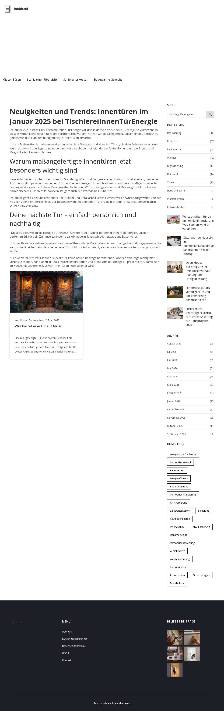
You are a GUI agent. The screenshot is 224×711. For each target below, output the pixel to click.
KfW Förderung (178, 502)
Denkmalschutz (178, 534)
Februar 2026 (190, 393)
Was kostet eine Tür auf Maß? (38, 326)
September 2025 (190, 434)
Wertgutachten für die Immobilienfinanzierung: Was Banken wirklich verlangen (198, 223)
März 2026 (190, 384)
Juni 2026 (190, 360)
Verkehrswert (177, 551)
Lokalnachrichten (190, 207)
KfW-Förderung (201, 526)
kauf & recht (190, 149)
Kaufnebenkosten (180, 518)
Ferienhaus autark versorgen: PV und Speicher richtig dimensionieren (198, 294)
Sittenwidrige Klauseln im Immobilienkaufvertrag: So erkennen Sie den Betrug (198, 246)
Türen (190, 182)
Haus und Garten (190, 190)
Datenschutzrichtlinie (74, 646)
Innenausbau (177, 526)
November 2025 (190, 417)
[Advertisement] (112, 43)
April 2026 (190, 376)
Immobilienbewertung (182, 543)
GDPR (65, 653)
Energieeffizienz (179, 478)
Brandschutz (177, 583)
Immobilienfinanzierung (183, 494)
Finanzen (190, 141)
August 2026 (190, 343)
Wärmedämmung (180, 559)
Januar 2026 (190, 401)
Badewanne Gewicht (108, 79)
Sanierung (203, 510)
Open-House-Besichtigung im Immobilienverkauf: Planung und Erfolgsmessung (198, 271)
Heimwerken (190, 174)
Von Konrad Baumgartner (29, 320)
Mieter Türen (12, 79)
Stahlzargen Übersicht (42, 79)
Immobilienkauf (178, 567)
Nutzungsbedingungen (75, 638)
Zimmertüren (177, 575)
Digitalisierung (190, 166)
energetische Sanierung (183, 454)
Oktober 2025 (190, 426)
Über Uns (67, 631)
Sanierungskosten (75, 79)
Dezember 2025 (190, 409)
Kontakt (66, 660)
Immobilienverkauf (180, 462)
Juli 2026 (190, 351)
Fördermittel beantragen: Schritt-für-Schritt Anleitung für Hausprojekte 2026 (199, 317)
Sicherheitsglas (201, 575)
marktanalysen (190, 198)
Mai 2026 (190, 368)
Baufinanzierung (179, 486)
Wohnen (190, 157)
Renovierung (190, 133)
